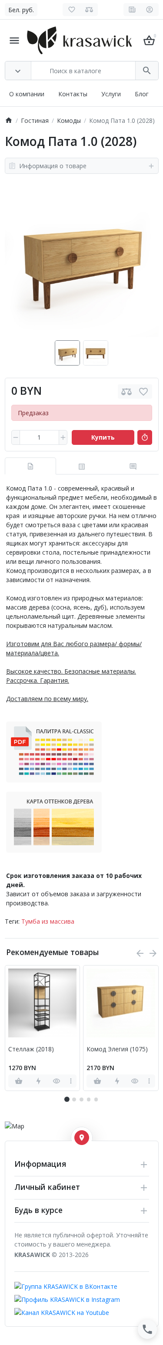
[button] (74, 1099)
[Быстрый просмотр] (56, 1081)
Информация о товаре (52, 166)
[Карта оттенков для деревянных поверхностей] (54, 821)
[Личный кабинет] (150, 9)
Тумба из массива (47, 921)
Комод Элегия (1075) (117, 1049)
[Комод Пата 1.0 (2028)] (82, 260)
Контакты (72, 94)
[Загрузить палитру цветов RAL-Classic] (54, 751)
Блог (142, 94)
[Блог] (132, 9)
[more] (71, 1081)
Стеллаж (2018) (31, 1049)
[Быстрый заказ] (144, 437)
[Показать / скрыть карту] (81, 1137)
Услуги (111, 94)
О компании (26, 94)
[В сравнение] (126, 391)
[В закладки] (143, 391)
